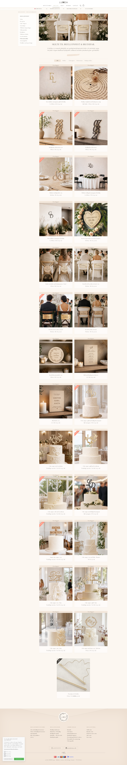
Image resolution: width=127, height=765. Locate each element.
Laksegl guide (33, 733)
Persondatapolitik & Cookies (74, 737)
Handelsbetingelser (72, 735)
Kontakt (75, 5)
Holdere (64, 60)
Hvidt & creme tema (92, 733)
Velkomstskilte (23, 30)
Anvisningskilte (23, 40)
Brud (62, 5)
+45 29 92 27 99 (57, 748)
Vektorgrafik (70, 741)
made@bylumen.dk (71, 748)
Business (68, 5)
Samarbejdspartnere (72, 733)
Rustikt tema (90, 731)
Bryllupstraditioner (55, 729)
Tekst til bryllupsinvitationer (37, 731)
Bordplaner (22, 32)
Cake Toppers (23, 23)
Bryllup (55, 5)
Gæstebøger (22, 25)
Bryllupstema (91, 727)
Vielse (21, 19)
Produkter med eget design (26, 43)
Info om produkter (34, 735)
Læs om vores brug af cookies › (11, 749)
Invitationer (47, 5)
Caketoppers (72, 60)
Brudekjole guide (54, 737)
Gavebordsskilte (24, 36)
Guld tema (89, 729)
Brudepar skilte (88, 60)
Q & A (32, 737)
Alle (57, 60)
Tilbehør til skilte (24, 34)
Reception (22, 21)
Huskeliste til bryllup (55, 731)
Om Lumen (69, 731)
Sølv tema (89, 735)
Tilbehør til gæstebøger (25, 28)
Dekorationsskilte (24, 38)
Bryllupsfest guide (54, 733)
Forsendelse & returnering (73, 739)
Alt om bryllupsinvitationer (37, 729)
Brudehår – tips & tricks (56, 735)
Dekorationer (80, 60)
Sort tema (89, 737)
